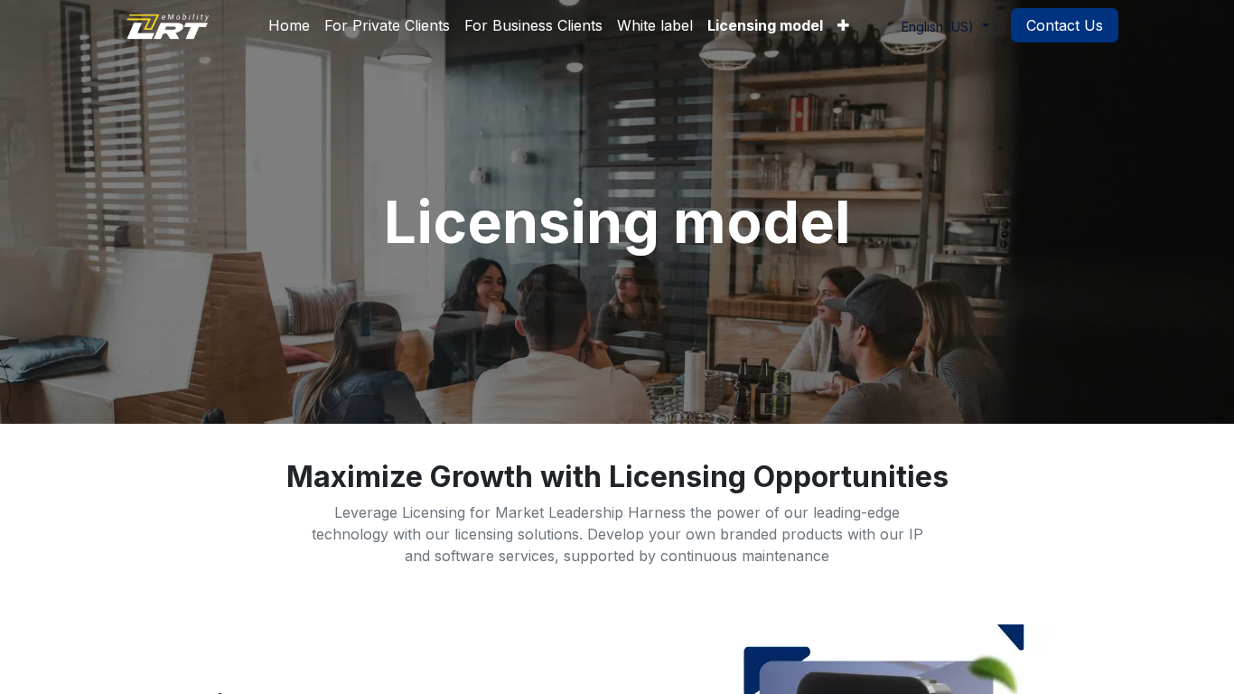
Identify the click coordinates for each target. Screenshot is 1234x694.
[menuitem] (289, 25)
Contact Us (1064, 25)
